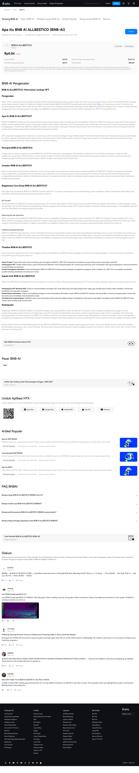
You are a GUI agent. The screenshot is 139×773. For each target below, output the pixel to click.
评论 (5, 580)
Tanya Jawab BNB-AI (90, 19)
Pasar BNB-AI (27, 19)
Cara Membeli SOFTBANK (12, 453)
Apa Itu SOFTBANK (9, 439)
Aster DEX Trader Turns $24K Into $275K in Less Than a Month (25, 680)
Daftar (131, 32)
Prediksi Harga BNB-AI (48, 19)
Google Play (49, 409)
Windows (106, 409)
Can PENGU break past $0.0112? (14, 594)
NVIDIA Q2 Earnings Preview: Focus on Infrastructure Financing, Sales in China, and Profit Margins (39, 635)
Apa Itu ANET (7, 467)
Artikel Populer (69, 19)
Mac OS (87, 409)
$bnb (99, 104)
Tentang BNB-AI (10, 19)
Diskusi (106, 19)
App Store (30, 409)
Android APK (68, 409)
